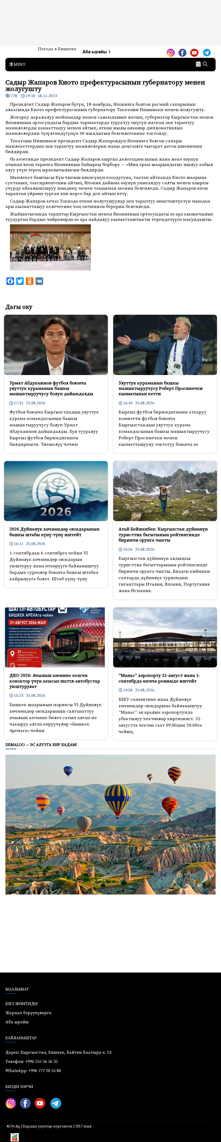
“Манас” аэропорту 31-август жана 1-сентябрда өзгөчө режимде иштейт (159, 678)
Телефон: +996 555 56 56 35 (31, 1061)
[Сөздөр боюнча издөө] (205, 64)
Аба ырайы (95, 52)
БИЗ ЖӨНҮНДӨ (21, 1003)
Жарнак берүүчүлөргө (28, 1013)
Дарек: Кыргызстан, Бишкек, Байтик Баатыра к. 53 (58, 1052)
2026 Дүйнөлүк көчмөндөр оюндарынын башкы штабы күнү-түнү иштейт (54, 532)
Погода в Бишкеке (57, 49)
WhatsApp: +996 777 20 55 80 (33, 1070)
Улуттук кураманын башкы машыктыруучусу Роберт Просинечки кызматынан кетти (161, 388)
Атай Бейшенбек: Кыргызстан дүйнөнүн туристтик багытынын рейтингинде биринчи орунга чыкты (163, 534)
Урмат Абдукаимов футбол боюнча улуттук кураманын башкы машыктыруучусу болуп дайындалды (51, 388)
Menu (19, 64)
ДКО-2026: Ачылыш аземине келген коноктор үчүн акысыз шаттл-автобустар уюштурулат (54, 681)
